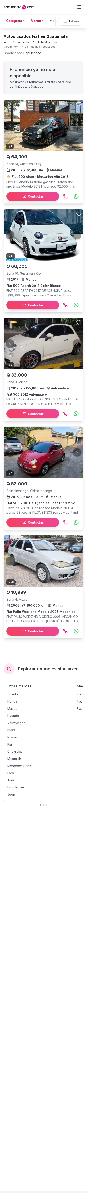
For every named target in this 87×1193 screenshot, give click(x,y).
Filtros (74, 21)
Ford (10, 773)
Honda (12, 701)
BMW (11, 730)
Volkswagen (16, 723)
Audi (10, 780)
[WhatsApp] (76, 196)
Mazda (12, 708)
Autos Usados (47, 42)
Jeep (11, 794)
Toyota (12, 694)
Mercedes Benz (19, 766)
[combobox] (25, 53)
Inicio (7, 42)
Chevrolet (14, 751)
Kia (9, 744)
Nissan (12, 737)
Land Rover (15, 787)
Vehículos (24, 42)
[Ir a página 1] (40, 805)
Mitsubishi (14, 759)
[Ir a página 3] (46, 805)
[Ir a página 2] (43, 805)
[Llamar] (65, 196)
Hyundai (13, 716)
